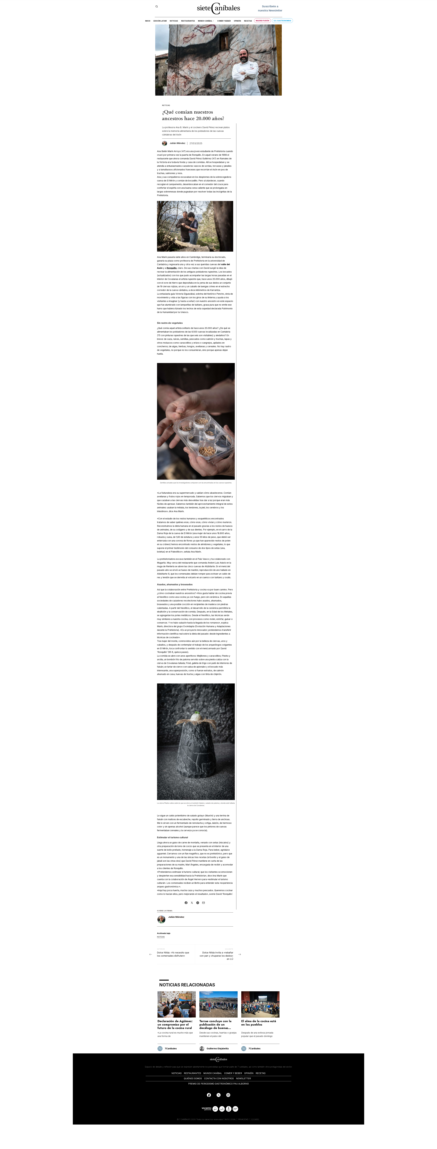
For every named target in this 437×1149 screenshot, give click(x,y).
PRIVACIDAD (243, 1119)
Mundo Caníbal (205, 21)
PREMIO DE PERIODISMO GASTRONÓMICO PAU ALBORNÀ (218, 1083)
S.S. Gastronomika (282, 21)
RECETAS (261, 1073)
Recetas (248, 21)
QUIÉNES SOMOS (193, 1078)
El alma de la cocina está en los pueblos (258, 1023)
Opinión (237, 21)
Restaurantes (188, 21)
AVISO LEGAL (230, 1119)
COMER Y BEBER (233, 1073)
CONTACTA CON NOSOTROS (219, 1078)
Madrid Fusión (262, 21)
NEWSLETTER (243, 1078)
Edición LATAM (160, 21)
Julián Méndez (176, 917)
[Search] (157, 6)
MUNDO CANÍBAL (212, 1073)
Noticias (174, 21)
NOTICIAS (176, 1073)
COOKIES (255, 1119)
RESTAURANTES (192, 1073)
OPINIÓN (248, 1073)
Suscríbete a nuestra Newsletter (270, 7)
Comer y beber (224, 21)
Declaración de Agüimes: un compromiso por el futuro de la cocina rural (175, 1024)
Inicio (147, 21)
